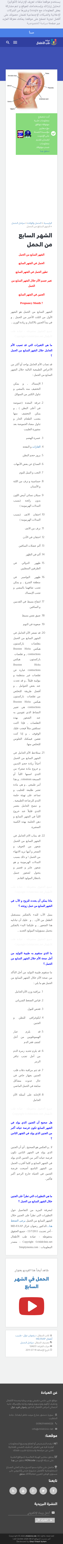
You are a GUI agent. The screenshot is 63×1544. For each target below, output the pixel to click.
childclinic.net (30, 1536)
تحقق (22, 1474)
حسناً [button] (31, 33)
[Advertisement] (31, 188)
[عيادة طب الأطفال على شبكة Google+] (33, 1491)
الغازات (36, 446)
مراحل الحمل (27, 1342)
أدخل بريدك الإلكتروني (38, 1513)
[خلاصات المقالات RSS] (13, 1491)
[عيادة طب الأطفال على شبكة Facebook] (53, 1491)
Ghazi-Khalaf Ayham (38, 1541)
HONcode (30, 1460)
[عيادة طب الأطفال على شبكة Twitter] (43, 1491)
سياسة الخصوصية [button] (37, 23)
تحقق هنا (44, 151)
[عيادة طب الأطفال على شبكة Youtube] (23, 1491)
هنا (12, 1460)
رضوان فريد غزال (19, 1407)
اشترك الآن (42, 1520)
